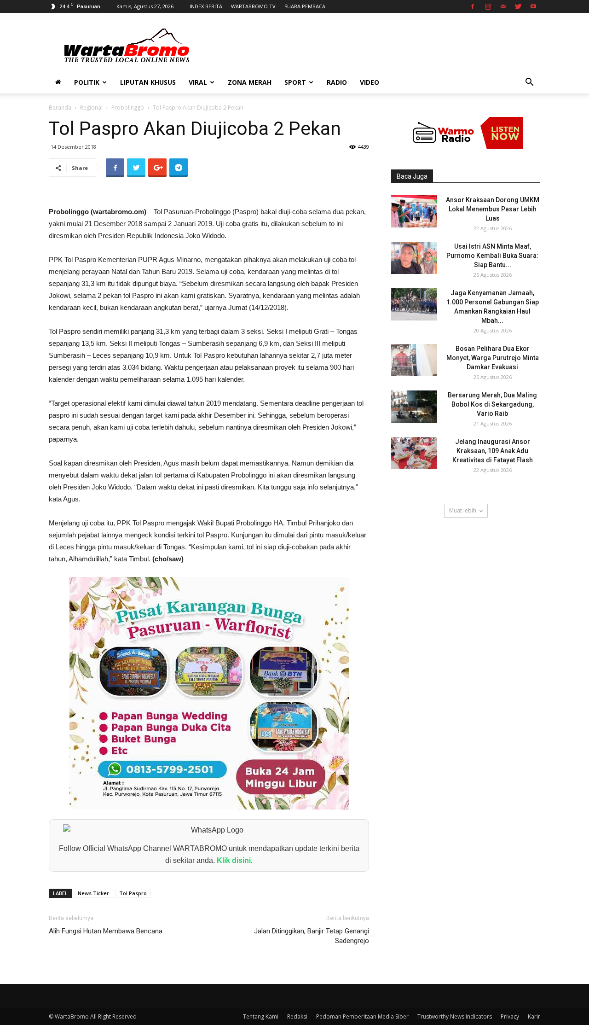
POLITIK (86, 82)
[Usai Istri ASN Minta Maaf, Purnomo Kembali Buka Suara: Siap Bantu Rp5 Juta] (414, 258)
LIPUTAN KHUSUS (148, 82)
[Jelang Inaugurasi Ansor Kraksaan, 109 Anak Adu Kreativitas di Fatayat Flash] (414, 453)
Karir (534, 1016)
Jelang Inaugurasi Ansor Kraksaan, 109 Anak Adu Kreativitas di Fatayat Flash (492, 451)
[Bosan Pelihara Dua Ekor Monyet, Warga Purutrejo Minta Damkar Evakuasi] (414, 360)
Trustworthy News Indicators (454, 1016)
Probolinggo (127, 107)
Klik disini (234, 860)
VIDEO (369, 82)
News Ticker (93, 893)
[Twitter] (518, 6)
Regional (91, 107)
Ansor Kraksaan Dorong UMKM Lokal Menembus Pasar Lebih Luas (492, 209)
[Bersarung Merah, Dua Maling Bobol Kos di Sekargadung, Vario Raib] (414, 406)
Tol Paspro (133, 893)
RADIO (337, 82)
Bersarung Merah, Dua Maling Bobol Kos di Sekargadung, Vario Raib (492, 404)
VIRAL (198, 82)
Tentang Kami (260, 1016)
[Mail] (503, 6)
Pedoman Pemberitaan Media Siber (362, 1016)
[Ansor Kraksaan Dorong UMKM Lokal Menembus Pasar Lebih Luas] (414, 211)
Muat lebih (462, 510)
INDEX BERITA (206, 6)
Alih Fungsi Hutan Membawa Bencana (105, 931)
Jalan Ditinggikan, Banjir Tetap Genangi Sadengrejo (311, 936)
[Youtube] (533, 6)
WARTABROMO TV (253, 6)
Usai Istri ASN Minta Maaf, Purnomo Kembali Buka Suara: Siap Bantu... (492, 255)
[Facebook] (472, 6)
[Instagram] (488, 6)
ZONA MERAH (249, 82)
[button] (529, 83)
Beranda (60, 107)
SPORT (295, 82)
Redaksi (297, 1016)
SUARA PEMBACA (304, 6)
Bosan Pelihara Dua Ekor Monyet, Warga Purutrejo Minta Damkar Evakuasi (492, 358)
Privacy (510, 1016)
